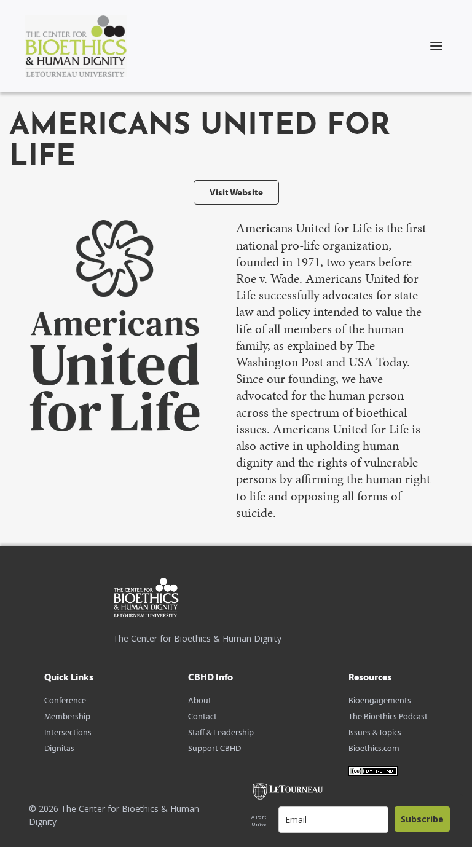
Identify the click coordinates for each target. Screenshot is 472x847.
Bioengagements (379, 700)
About (199, 700)
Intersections (68, 732)
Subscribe (422, 819)
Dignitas (59, 748)
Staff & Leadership (221, 732)
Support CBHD (214, 748)
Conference (65, 700)
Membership (67, 716)
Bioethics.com (373, 748)
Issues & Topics (374, 732)
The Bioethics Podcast (388, 716)
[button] (436, 46)
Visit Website (236, 192)
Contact (202, 716)
